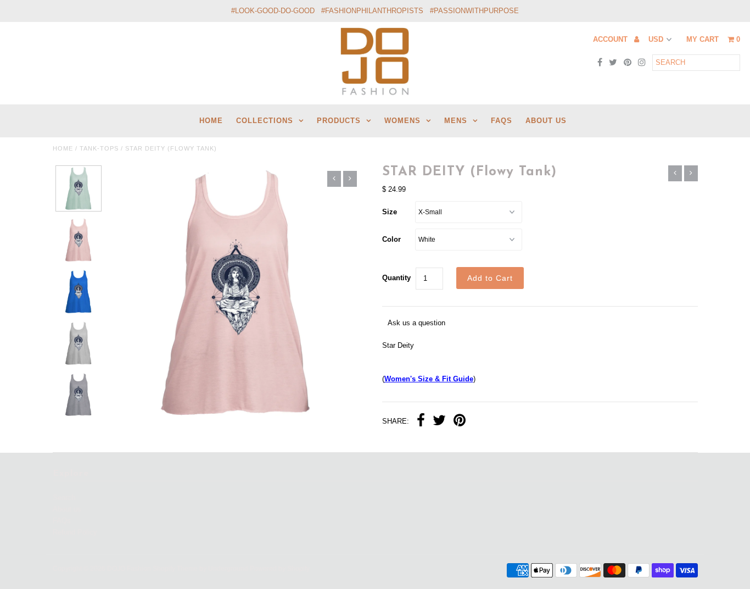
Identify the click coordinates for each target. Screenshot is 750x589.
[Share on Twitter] (439, 421)
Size (389, 212)
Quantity (396, 278)
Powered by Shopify (280, 569)
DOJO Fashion (129, 569)
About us (67, 509)
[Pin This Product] (460, 421)
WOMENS (402, 120)
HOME (211, 120)
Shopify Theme (175, 569)
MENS (455, 120)
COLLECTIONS (264, 120)
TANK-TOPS (99, 148)
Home (63, 148)
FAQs (501, 120)
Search (64, 497)
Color (391, 239)
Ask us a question (416, 323)
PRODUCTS (339, 120)
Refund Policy (75, 532)
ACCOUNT (611, 39)
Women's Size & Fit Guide (428, 379)
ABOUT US (546, 120)
